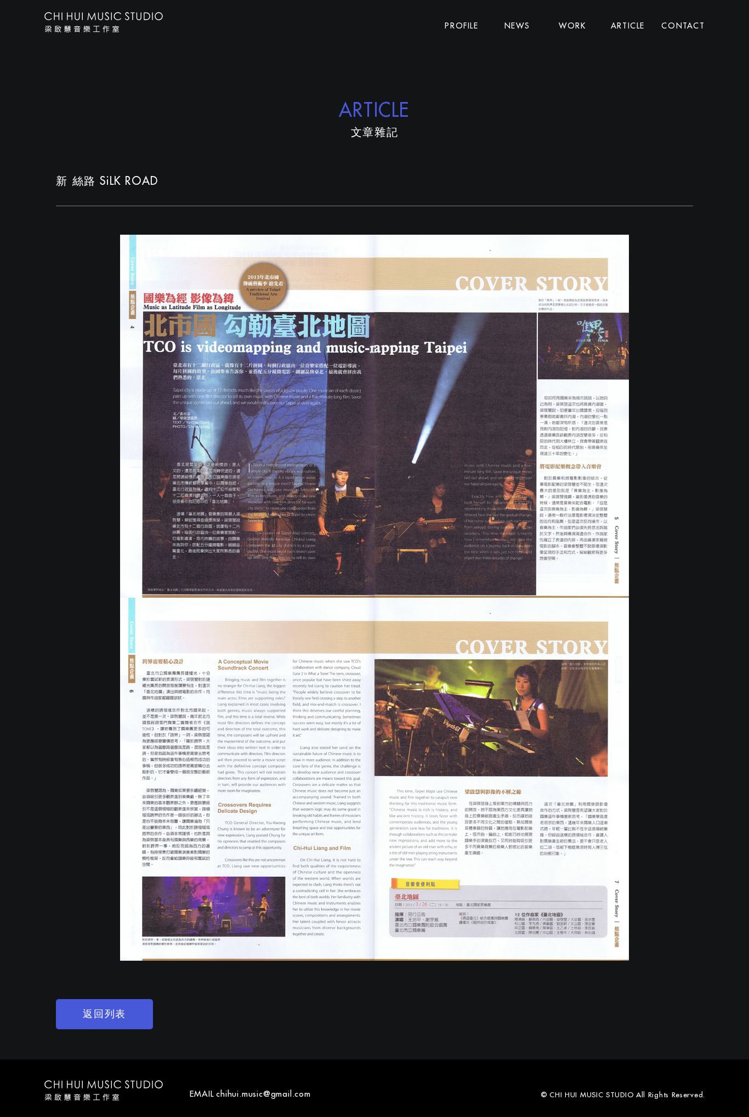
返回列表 (104, 1013)
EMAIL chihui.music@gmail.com (250, 1093)
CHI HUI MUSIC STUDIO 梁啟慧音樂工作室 (104, 21)
